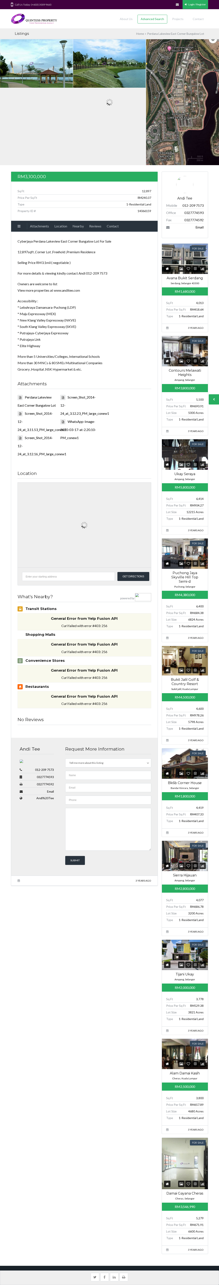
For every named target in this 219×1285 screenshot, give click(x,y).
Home (140, 33)
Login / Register (197, 4)
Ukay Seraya (184, 474)
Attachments (39, 226)
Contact (198, 19)
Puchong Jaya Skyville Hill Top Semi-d (184, 577)
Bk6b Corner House (185, 783)
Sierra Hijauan (185, 875)
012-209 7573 (44, 769)
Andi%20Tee (45, 798)
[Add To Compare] (195, 268)
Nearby (78, 226)
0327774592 (45, 784)
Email (50, 791)
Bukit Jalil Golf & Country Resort (185, 682)
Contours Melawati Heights (185, 372)
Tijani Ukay (185, 974)
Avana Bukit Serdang (185, 278)
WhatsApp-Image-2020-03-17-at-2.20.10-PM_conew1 (78, 429)
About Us (126, 19)
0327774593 (45, 777)
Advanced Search (152, 19)
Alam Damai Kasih (185, 1073)
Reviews (95, 226)
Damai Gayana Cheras (184, 1193)
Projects (177, 19)
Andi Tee (30, 749)
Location (60, 226)
